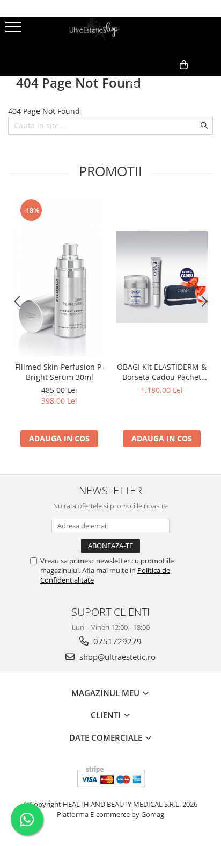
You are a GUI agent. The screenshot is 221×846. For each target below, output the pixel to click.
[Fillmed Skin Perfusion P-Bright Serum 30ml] (59, 277)
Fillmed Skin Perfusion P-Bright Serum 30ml (59, 372)
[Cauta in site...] (209, 82)
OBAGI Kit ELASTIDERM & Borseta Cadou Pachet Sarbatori (162, 372)
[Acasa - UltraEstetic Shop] (110, 35)
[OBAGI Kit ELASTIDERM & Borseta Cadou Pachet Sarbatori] (162, 277)
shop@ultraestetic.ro (116, 656)
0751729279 (116, 641)
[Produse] (14, 30)
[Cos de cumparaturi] (160, 82)
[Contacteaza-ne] (134, 82)
